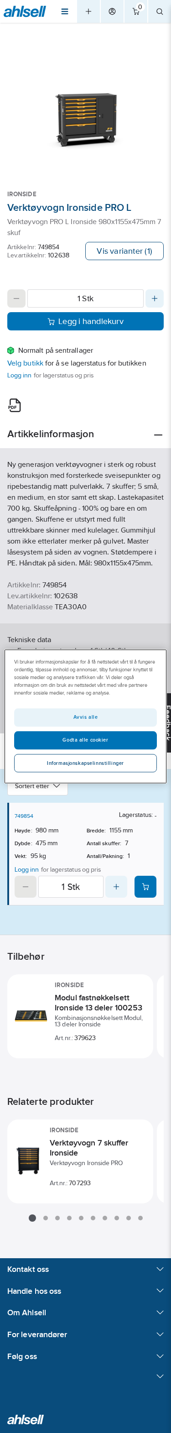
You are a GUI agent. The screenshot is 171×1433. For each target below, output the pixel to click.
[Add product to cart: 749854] (145, 887)
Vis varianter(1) (124, 251)
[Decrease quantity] (16, 298)
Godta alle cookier (85, 740)
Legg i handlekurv (91, 321)
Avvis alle (85, 717)
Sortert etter (32, 786)
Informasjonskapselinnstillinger (85, 763)
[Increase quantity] (154, 298)
